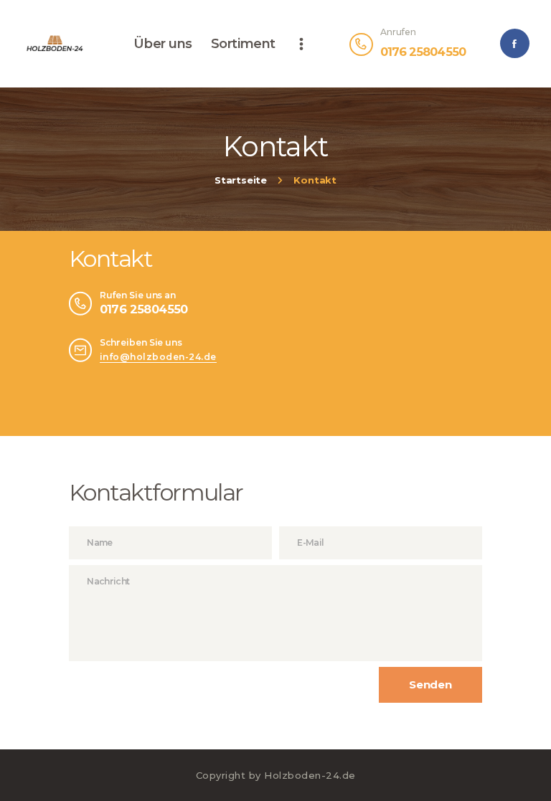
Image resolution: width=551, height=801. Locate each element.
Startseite (241, 180)
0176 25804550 (144, 309)
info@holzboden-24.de (158, 356)
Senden (430, 684)
